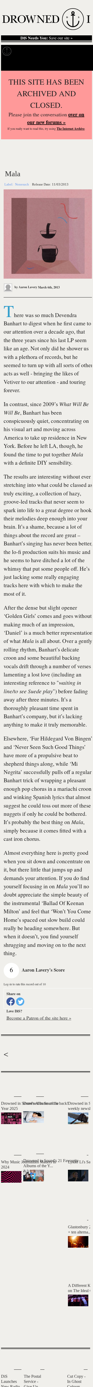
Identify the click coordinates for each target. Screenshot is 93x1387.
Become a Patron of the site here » (38, 1018)
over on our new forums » (55, 118)
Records (23, 51)
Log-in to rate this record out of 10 (25, 984)
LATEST (7, 1083)
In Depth (43, 51)
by (25, 287)
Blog (82, 51)
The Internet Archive (70, 128)
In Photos (64, 51)
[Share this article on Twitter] (20, 1001)
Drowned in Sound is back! (45, 1103)
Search (83, 64)
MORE (78, 1335)
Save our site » (46, 38)
